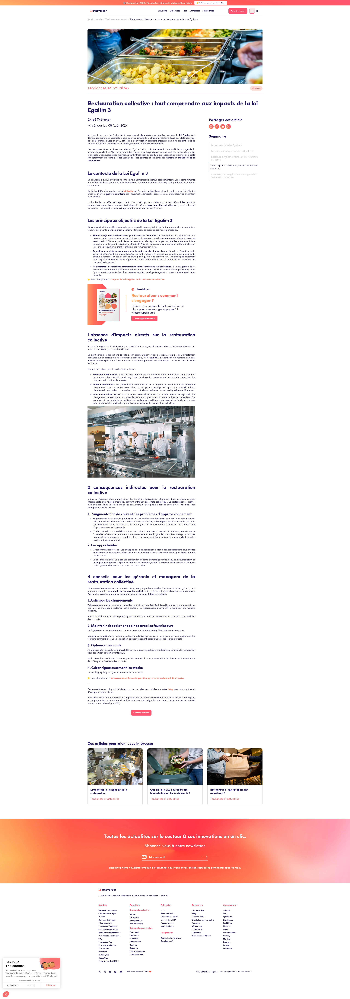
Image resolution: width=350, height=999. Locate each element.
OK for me (50, 985)
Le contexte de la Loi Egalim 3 (226, 145)
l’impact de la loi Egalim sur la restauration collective (137, 279)
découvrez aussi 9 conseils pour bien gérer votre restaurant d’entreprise (147, 677)
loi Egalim (128, 190)
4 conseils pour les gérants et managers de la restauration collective (234, 176)
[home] (98, 10)
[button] (162, 10)
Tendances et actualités (116, 19)
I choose (31, 985)
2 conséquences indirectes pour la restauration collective (234, 167)
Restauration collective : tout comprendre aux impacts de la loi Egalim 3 (164, 19)
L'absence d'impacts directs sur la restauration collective (234, 158)
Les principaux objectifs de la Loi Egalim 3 (232, 151)
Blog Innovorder (95, 19)
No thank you (12, 985)
